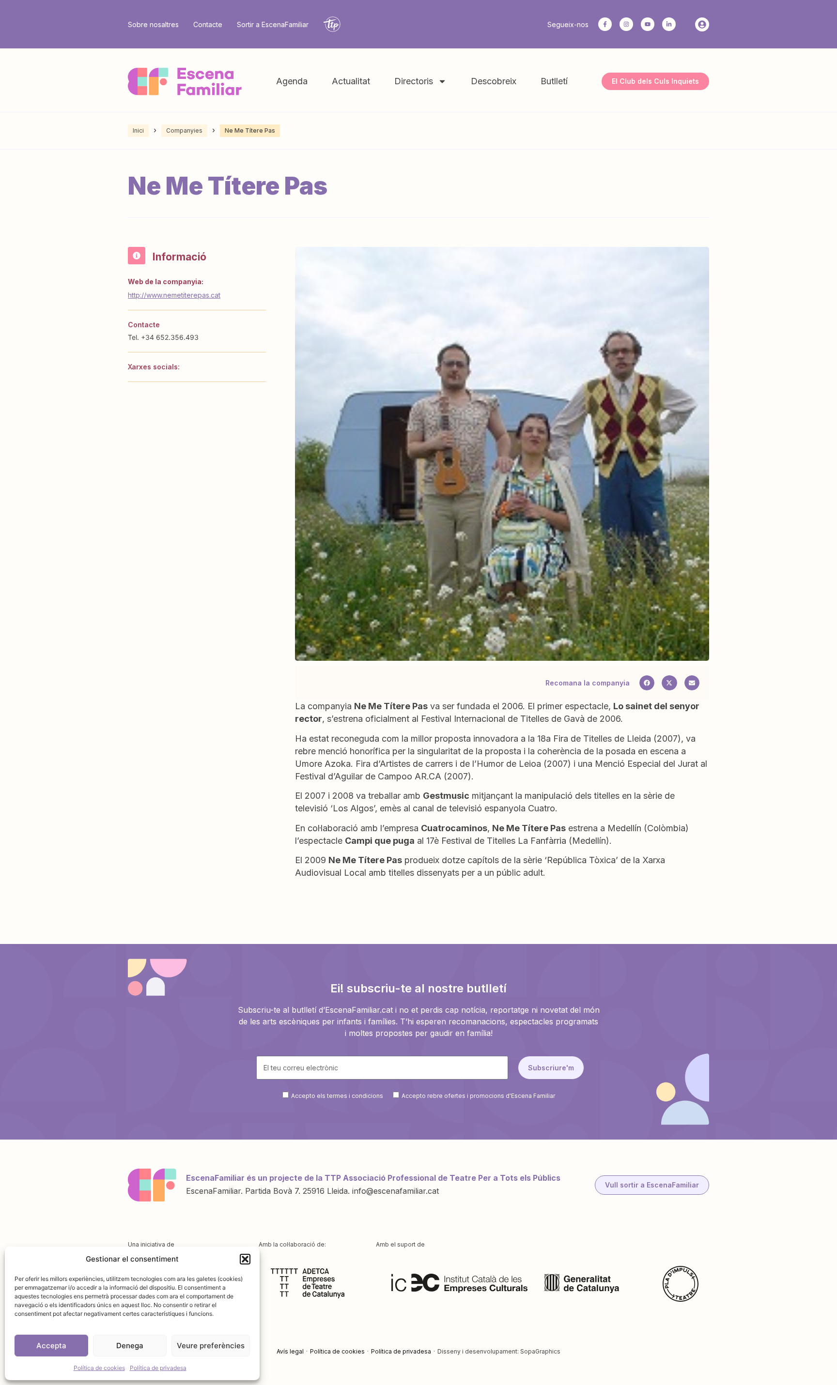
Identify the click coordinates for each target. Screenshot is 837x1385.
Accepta (51, 1345)
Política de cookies (99, 1367)
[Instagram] (626, 24)
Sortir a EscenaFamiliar (273, 24)
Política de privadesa (158, 1367)
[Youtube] (647, 24)
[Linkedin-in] (669, 24)
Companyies (184, 130)
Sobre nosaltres (153, 24)
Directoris (413, 81)
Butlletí (554, 81)
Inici (138, 130)
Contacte (207, 24)
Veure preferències (211, 1345)
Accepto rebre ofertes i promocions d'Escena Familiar (478, 1095)
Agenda (292, 81)
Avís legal (290, 1351)
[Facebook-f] (605, 24)
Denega (129, 1345)
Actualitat (351, 81)
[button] (245, 1259)
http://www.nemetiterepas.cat (174, 295)
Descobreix (493, 81)
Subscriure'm (551, 1068)
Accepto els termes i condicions (337, 1095)
